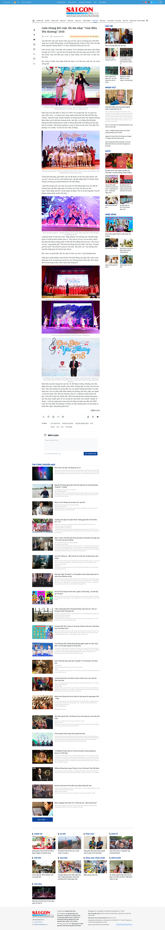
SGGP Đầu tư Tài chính (85, 2)
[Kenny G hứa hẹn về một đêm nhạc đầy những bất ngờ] (42, 791)
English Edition (61, 2)
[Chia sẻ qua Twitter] (34, 40)
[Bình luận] (34, 59)
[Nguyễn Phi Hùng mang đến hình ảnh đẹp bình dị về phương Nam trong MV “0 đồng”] (42, 491)
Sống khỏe (87, 20)
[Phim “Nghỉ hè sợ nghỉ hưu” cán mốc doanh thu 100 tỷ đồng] (111, 70)
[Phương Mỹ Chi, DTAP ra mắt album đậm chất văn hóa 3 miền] (126, 52)
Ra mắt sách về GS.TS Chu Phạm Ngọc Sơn (125, 207)
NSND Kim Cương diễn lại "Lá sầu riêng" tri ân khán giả (126, 78)
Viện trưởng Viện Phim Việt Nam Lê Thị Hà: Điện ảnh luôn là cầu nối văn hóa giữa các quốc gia (118, 144)
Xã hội (47, 20)
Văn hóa (95, 20)
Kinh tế (63, 20)
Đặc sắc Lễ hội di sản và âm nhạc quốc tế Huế (43, 902)
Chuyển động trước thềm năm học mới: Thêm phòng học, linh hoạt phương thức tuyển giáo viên (69, 877)
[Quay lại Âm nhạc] (34, 64)
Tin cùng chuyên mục (43, 464)
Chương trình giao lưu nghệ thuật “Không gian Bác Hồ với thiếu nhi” (76, 521)
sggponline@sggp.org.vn (41, 924)
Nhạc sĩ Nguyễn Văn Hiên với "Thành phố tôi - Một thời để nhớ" (76, 803)
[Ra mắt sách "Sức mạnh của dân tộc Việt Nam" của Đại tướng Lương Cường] (119, 161)
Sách (107, 150)
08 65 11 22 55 (38, 922)
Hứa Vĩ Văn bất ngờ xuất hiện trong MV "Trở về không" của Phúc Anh (76, 662)
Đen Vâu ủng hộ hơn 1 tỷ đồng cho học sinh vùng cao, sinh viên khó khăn (77, 717)
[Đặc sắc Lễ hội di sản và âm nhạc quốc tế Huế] (43, 892)
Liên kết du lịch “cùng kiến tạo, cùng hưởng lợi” (120, 852)
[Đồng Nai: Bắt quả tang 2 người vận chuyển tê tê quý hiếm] (95, 842)
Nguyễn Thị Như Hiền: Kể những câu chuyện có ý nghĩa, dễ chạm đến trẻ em (118, 137)
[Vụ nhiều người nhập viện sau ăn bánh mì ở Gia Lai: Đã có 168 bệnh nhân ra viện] (121, 866)
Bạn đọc (103, 20)
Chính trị (39, 20)
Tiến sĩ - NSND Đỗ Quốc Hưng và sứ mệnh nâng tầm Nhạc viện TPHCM (117, 131)
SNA (62, 427)
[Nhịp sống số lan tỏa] (95, 866)
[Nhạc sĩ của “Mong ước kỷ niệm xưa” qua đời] (42, 508)
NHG (92, 423)
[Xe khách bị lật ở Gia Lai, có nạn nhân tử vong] (69, 842)
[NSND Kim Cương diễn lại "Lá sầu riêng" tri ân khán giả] (126, 70)
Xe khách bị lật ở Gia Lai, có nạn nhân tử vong (68, 852)
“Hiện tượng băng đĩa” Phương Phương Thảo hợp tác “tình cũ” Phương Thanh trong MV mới (76, 610)
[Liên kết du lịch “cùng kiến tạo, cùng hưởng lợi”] (121, 842)
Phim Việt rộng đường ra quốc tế (110, 59)
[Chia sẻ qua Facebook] (34, 35)
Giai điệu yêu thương (67, 423)
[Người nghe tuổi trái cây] (126, 259)
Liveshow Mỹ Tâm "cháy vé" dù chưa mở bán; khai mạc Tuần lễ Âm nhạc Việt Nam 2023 (77, 627)
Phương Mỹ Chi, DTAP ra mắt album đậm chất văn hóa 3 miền (126, 60)
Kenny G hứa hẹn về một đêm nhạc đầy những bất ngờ (73, 785)
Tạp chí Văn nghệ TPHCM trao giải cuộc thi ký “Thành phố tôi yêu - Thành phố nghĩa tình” (111, 189)
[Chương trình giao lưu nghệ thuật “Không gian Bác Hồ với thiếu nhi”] (42, 525)
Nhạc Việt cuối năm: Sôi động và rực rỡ (68, 468)
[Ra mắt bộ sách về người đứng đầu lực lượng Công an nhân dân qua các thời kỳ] (126, 179)
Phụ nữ (125, 20)
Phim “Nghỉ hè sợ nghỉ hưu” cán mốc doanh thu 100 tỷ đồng (111, 79)
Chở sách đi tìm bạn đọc (111, 206)
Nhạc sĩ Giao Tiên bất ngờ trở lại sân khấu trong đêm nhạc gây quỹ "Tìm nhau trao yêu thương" (77, 539)
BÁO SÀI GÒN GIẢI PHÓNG (82, 12)
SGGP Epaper (102, 2)
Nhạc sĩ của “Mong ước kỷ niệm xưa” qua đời (70, 502)
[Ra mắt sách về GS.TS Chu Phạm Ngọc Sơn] (126, 199)
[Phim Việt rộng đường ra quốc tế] (111, 52)
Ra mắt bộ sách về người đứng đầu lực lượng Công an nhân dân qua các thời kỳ (126, 188)
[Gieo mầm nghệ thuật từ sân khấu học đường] (119, 224)
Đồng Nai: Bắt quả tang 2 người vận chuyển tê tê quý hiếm (94, 852)
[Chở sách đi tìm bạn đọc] (111, 199)
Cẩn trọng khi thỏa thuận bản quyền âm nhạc (70, 733)
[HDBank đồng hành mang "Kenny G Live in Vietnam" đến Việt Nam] (42, 774)
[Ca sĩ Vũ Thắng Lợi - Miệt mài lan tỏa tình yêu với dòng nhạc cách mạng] (42, 562)
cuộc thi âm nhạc (55, 423)
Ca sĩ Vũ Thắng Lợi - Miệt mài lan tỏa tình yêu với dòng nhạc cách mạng (76, 557)
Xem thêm (147, 20)
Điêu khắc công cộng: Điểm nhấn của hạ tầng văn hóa (126, 250)
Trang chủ (33, 20)
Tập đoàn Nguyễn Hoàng (82, 423)
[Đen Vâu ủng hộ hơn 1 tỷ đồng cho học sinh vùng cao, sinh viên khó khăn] (42, 722)
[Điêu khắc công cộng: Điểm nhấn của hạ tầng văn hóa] (126, 242)
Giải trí (109, 25)
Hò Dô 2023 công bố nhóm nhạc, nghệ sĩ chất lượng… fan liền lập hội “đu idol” (76, 593)
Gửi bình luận (91, 453)
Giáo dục (78, 20)
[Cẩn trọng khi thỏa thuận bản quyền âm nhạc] (42, 739)
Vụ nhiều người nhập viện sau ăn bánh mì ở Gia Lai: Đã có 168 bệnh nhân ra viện (121, 877)
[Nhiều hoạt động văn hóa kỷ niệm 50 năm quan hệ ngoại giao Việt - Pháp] (42, 702)
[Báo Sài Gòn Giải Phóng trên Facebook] (143, 2)
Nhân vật (110, 87)
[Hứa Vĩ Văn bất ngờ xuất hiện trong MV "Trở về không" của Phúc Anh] (42, 667)
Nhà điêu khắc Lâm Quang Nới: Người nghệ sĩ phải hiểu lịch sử (117, 108)
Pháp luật (55, 20)
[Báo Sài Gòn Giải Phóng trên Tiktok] (149, 2)
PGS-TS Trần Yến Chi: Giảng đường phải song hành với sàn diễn (118, 126)
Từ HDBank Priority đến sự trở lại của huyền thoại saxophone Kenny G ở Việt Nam (75, 752)
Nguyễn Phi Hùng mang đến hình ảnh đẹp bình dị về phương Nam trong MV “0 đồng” (76, 486)
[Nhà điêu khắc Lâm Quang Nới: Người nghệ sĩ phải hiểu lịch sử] (119, 97)
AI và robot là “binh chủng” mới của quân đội (42, 876)
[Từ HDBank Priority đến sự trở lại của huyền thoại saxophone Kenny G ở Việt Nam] (42, 757)
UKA (58, 427)
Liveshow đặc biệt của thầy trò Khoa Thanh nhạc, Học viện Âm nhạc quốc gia (76, 679)
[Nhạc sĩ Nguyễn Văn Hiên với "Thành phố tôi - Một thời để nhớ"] (42, 809)
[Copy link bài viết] (34, 54)
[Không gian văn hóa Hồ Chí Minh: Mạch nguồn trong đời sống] (43, 842)
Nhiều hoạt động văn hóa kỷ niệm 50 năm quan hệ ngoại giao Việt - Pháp (77, 697)
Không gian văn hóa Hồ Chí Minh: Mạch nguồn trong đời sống (43, 852)
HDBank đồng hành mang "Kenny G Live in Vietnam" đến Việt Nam (77, 768)
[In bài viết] (34, 49)
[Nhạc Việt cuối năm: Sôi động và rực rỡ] (42, 473)
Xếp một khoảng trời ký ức (111, 266)
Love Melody (68, 427)
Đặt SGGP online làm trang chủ (124, 924)
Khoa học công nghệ (137, 20)
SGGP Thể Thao (72, 2)
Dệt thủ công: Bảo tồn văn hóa (115, 45)
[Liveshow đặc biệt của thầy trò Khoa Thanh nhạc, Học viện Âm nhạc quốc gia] (42, 684)
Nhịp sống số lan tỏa (91, 875)
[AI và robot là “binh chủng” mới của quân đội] (43, 866)
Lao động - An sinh (114, 20)
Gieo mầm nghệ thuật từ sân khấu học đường (118, 235)
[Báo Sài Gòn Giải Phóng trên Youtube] (146, 2)
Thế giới (70, 20)
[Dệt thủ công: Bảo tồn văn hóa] (119, 36)
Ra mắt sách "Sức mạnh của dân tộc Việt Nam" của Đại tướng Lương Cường (118, 171)
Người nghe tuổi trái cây (126, 266)
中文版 (95, 2)
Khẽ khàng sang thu (111, 248)
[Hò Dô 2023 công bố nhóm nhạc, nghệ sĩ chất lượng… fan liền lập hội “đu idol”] (42, 597)
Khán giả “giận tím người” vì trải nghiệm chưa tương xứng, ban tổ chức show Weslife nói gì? (76, 575)
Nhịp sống (110, 214)
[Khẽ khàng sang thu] (111, 242)
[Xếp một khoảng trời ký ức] (111, 259)
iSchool (53, 427)
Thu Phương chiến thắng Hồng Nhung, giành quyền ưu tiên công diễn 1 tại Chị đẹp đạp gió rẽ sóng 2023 (76, 645)
